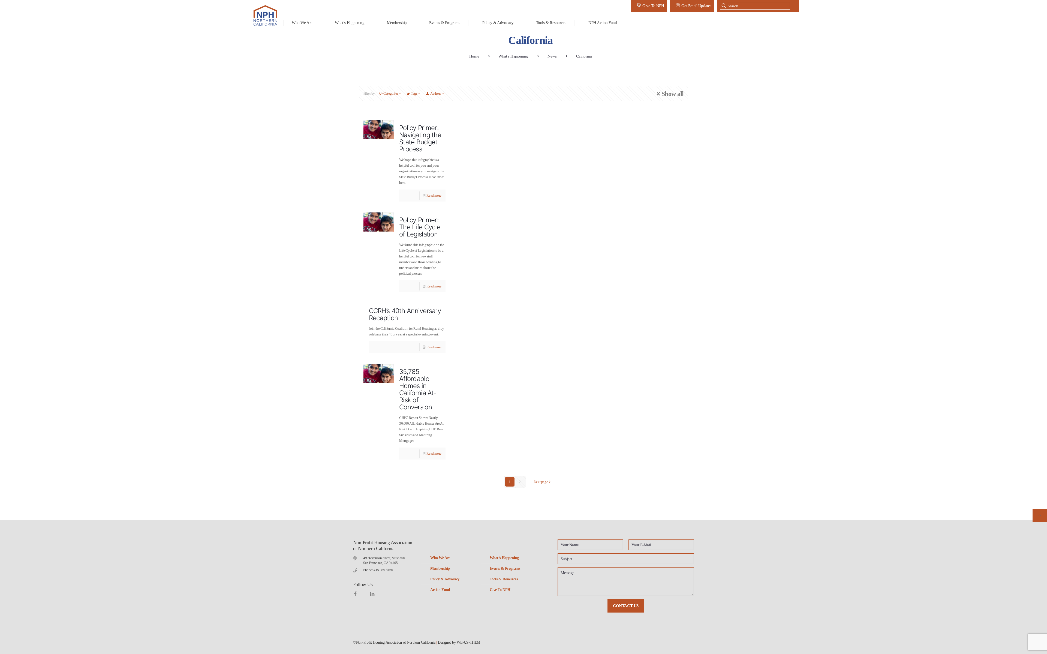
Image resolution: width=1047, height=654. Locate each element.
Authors (435, 93)
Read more (433, 195)
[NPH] (265, 15)
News (551, 56)
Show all (672, 94)
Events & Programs (505, 568)
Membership (440, 568)
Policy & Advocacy (444, 579)
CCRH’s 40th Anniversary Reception (405, 314)
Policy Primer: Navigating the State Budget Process (420, 138)
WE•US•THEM (468, 642)
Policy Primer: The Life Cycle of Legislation (419, 227)
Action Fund (440, 590)
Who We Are (440, 558)
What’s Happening (513, 56)
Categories (390, 93)
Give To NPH (500, 590)
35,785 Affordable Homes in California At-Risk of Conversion (418, 389)
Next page (541, 482)
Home (474, 56)
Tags (414, 93)
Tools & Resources (504, 579)
